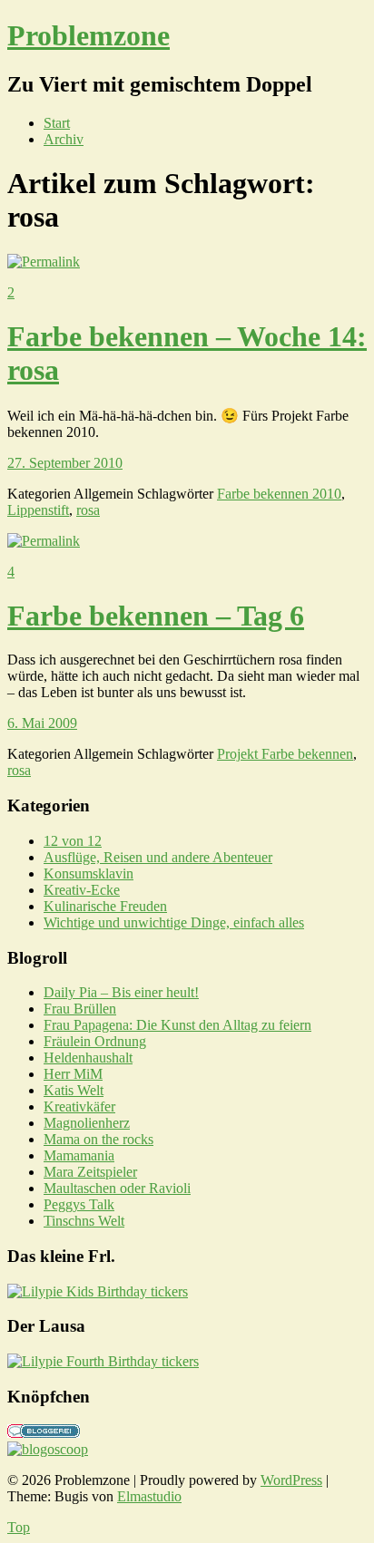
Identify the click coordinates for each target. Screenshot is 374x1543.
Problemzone (88, 35)
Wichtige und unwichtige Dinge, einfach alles (174, 922)
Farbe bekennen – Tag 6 (155, 615)
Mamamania (79, 1155)
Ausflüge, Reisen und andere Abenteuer (158, 857)
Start (57, 123)
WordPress (291, 1480)
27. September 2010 (65, 463)
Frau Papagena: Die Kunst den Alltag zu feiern (177, 1025)
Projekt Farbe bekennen (285, 754)
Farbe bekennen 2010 (279, 493)
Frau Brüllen (80, 1008)
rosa (88, 510)
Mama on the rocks (98, 1139)
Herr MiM (73, 1074)
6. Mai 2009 (42, 723)
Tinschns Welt (84, 1220)
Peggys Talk (79, 1204)
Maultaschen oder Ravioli (117, 1188)
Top (18, 1527)
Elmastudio (149, 1496)
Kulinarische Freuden (105, 906)
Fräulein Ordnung (95, 1041)
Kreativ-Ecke (82, 890)
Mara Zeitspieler (90, 1171)
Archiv (64, 139)
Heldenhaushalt (88, 1057)
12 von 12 (73, 841)
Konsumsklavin (88, 873)
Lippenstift (38, 510)
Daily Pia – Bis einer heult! (121, 992)
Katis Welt (73, 1090)
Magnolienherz (87, 1123)
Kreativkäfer (79, 1106)
